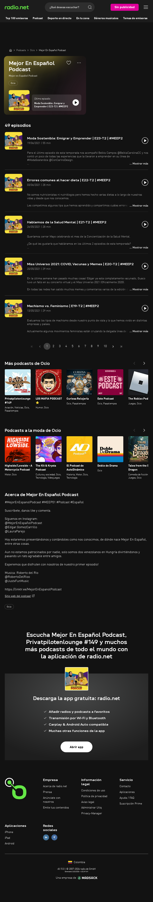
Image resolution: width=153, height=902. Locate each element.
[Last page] (121, 346)
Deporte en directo (60, 18)
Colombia (79, 862)
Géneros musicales (106, 18)
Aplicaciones (127, 792)
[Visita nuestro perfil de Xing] (54, 837)
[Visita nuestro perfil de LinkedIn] (46, 837)
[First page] (32, 346)
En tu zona (82, 18)
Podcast (38, 18)
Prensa (47, 792)
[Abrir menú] (145, 7)
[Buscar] (89, 7)
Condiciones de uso (93, 790)
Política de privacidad (94, 796)
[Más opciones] (79, 62)
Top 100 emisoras (17, 18)
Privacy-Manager (91, 813)
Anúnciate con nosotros (51, 800)
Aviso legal (87, 802)
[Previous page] (40, 346)
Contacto (125, 786)
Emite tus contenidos (56, 807)
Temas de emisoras (135, 18)
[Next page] (113, 346)
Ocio (13, 83)
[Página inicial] (10, 50)
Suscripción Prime (131, 803)
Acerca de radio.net (55, 786)
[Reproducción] (76, 102)
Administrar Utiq (91, 807)
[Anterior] (134, 362)
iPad (7, 838)
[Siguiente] (144, 362)
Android (9, 843)
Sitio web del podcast (18, 596)
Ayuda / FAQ (127, 798)
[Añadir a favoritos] (69, 62)
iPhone (9, 832)
